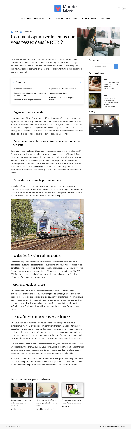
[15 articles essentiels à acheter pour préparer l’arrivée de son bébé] (47, 390)
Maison (106, 79)
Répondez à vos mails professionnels (27, 100)
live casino (38, 166)
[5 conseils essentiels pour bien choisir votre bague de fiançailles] (22, 390)
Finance (65, 406)
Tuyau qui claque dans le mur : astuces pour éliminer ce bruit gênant (102, 126)
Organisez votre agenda (23, 89)
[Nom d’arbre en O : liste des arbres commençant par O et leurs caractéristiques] (95, 101)
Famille (39, 409)
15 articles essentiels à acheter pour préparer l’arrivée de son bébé (46, 403)
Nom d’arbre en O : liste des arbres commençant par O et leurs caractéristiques (111, 102)
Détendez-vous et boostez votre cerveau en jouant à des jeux (30, 94)
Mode (13, 409)
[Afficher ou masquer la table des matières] (55, 82)
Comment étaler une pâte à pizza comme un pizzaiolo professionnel (111, 85)
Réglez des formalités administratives (62, 89)
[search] (119, 8)
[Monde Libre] (65, 8)
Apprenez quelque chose (58, 93)
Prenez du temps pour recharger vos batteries (62, 98)
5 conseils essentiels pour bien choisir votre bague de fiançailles (21, 403)
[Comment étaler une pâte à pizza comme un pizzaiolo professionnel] (95, 83)
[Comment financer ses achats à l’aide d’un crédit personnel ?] (73, 390)
